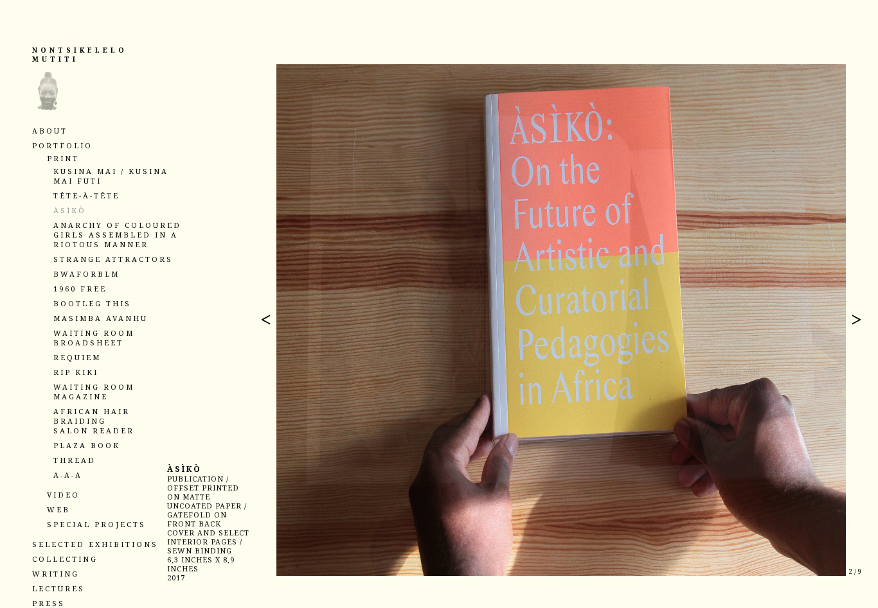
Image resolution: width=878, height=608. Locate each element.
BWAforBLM (86, 274)
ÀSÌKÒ (69, 210)
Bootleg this (92, 303)
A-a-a (67, 475)
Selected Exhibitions (95, 544)
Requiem (77, 357)
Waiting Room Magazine (93, 391)
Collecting (65, 559)
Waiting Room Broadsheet (93, 337)
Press (48, 603)
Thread (74, 460)
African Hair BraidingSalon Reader (93, 420)
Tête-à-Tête (86, 195)
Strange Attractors (113, 259)
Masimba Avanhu (100, 318)
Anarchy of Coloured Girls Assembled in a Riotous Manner (117, 234)
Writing (55, 573)
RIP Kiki (75, 372)
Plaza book (86, 445)
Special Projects (96, 524)
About (49, 130)
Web (58, 509)
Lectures (58, 588)
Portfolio (62, 145)
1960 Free (80, 288)
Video (63, 494)
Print (63, 158)
